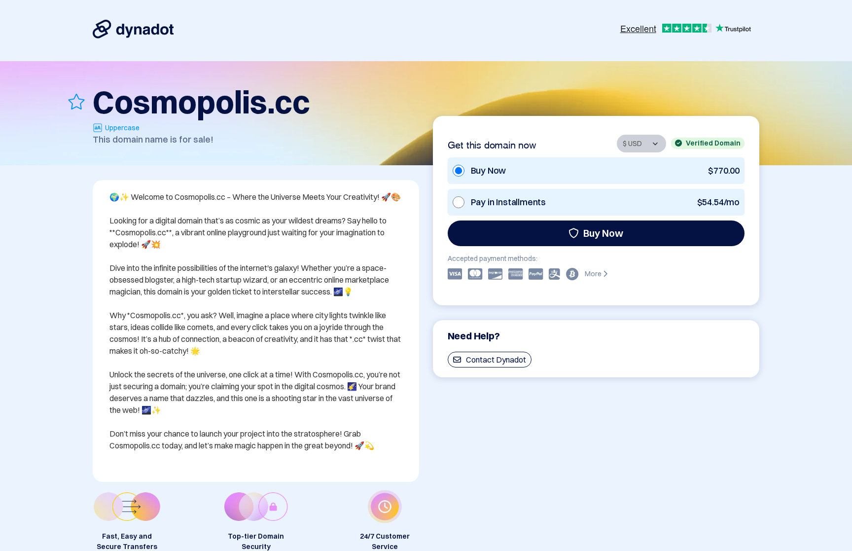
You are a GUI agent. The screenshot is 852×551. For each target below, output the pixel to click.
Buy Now (603, 233)
